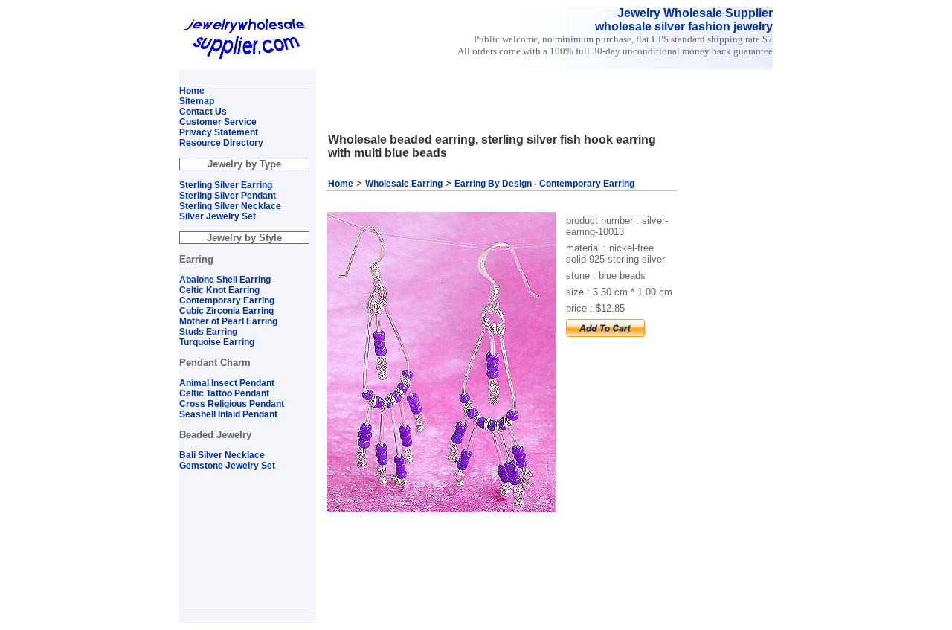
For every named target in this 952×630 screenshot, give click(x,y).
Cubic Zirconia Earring (226, 311)
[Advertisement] (497, 76)
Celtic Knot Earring (219, 290)
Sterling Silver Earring (225, 185)
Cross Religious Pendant (231, 404)
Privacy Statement (218, 132)
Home (340, 184)
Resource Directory (221, 143)
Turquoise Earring (216, 342)
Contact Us (203, 111)
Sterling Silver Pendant (227, 195)
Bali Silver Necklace (222, 455)
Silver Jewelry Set (217, 216)
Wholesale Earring (404, 184)
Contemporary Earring (226, 300)
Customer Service (218, 122)
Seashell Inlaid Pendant (228, 414)
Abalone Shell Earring (225, 279)
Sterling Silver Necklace (230, 206)
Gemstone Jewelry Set (227, 465)
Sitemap (196, 101)
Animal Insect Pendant (226, 383)
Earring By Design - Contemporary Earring (544, 184)
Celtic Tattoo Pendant (224, 393)
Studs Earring (208, 332)
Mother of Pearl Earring (228, 321)
